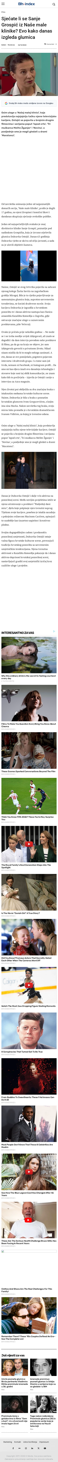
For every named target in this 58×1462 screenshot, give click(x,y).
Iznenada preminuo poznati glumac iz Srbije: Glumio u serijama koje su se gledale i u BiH (43, 1383)
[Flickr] (19, 1448)
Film (3, 12)
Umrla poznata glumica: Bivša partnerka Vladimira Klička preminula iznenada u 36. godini (14, 1383)
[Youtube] (44, 1448)
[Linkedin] (32, 1448)
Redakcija (11, 45)
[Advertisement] (29, 170)
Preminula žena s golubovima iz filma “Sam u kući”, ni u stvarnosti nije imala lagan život (14, 1420)
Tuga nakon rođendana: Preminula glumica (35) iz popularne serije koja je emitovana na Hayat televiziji (43, 1421)
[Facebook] (13, 1448)
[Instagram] (25, 1448)
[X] (38, 1448)
